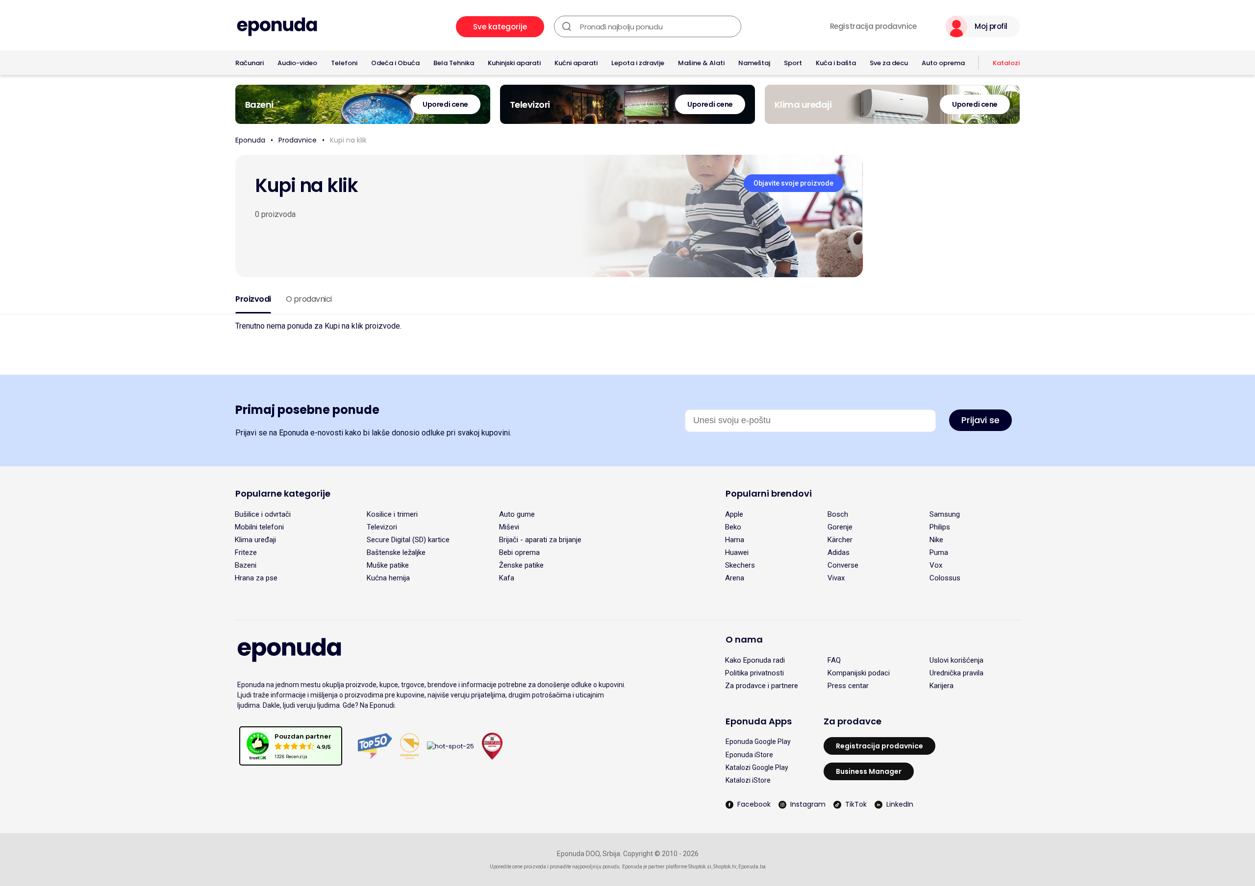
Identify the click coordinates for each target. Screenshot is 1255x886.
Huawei (737, 552)
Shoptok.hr (724, 866)
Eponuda (250, 140)
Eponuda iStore (749, 755)
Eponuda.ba (752, 866)
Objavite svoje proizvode (793, 183)
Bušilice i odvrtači (263, 514)
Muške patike (388, 565)
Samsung (944, 514)
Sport (793, 63)
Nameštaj (754, 63)
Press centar (848, 685)
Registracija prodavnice (873, 26)
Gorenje (840, 527)
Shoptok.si (699, 866)
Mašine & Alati (701, 63)
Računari (249, 63)
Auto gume (517, 514)
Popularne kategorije (282, 493)
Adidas (839, 552)
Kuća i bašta (836, 63)
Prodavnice (297, 140)
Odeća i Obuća (395, 63)
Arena (734, 578)
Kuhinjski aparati (514, 63)
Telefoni (344, 63)
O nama (744, 639)
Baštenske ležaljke (396, 552)
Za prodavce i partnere (761, 685)
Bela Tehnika (453, 63)
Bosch (838, 514)
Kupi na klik (348, 140)
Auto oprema (943, 63)
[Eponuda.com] (277, 27)
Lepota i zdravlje (637, 63)
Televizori (382, 527)
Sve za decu (889, 63)
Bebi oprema (519, 552)
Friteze (246, 552)
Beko (733, 527)
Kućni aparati (576, 63)
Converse (843, 565)
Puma (938, 552)
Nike (936, 539)
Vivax (836, 578)
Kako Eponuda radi (755, 660)
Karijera (941, 685)
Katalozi (1006, 63)
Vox (935, 565)
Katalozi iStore (748, 780)
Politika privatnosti (754, 673)
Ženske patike (521, 565)
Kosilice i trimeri (392, 514)
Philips (939, 527)
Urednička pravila (956, 673)
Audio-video (297, 63)
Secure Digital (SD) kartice (408, 539)
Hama (734, 539)
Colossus (944, 578)
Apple (734, 514)
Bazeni (245, 565)
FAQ (834, 660)
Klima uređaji (255, 539)
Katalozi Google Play (757, 767)
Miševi (509, 527)
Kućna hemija (388, 578)
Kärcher (840, 539)
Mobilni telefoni (259, 527)
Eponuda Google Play (758, 741)
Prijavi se (980, 420)
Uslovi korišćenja (956, 660)
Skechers (740, 565)
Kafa (506, 578)
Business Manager (869, 771)
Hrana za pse (256, 578)
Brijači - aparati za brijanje (540, 539)
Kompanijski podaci (859, 673)
